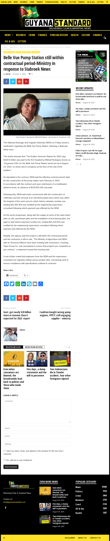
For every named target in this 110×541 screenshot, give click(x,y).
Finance (40, 2)
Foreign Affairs (51, 2)
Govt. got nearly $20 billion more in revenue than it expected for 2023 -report (17, 315)
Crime (32, 2)
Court (78, 504)
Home (5, 47)
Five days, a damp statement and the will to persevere (37, 372)
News (16, 2)
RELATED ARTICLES (13, 347)
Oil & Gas (91, 2)
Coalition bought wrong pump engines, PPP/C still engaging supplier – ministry (55, 315)
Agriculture (13, 47)
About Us (82, 538)
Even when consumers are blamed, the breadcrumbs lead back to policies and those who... (91, 96)
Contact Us (95, 538)
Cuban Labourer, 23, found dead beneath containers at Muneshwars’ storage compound (90, 138)
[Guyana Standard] (55, 18)
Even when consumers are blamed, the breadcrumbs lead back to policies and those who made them (13, 378)
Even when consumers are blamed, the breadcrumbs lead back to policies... (60, 492)
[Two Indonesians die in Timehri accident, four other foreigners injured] (60, 359)
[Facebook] (107, 2)
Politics (35, 52)
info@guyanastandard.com (14, 502)
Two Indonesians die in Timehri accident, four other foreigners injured (60, 373)
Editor (8, 74)
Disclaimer (70, 538)
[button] (105, 38)
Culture (72, 2)
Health (64, 2)
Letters (100, 2)
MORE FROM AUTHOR (34, 347)
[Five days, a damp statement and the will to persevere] (37, 359)
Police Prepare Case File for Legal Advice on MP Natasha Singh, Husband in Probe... (91, 153)
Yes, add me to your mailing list (18, 460)
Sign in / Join (6, 2)
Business (23, 2)
